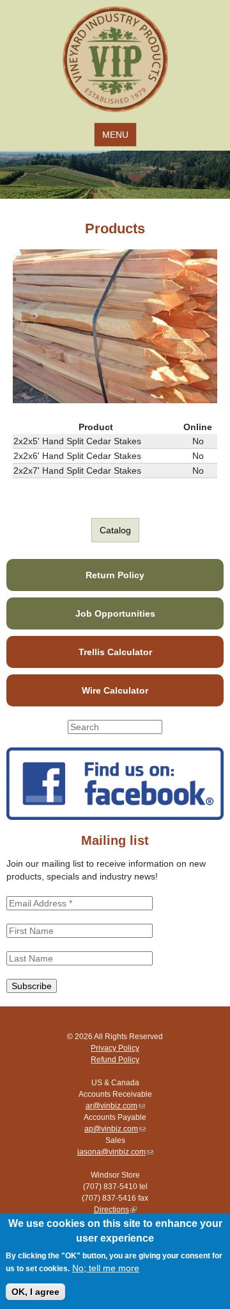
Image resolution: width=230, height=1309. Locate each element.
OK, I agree (35, 1292)
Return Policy (115, 575)
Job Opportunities (115, 613)
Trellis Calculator (115, 652)
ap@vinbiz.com (115, 1128)
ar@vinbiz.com (115, 1105)
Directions (115, 1209)
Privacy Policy (115, 1048)
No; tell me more (105, 1268)
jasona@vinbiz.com (115, 1151)
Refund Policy (115, 1059)
